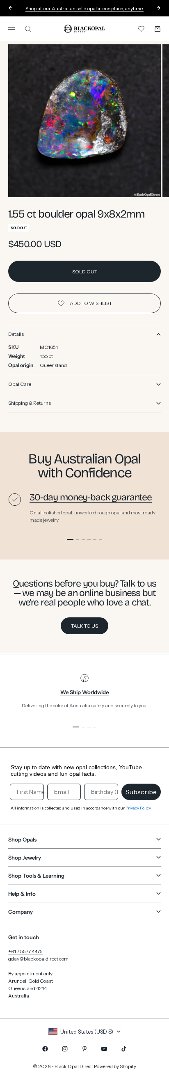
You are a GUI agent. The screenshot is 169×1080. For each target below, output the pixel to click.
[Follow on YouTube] (104, 1049)
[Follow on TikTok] (124, 1049)
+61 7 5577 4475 (25, 951)
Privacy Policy (138, 808)
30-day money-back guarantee (91, 497)
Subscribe (141, 792)
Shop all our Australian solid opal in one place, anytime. (84, 8)
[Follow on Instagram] (65, 1049)
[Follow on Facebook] (45, 1049)
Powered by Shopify (115, 1066)
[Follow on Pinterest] (84, 1049)
